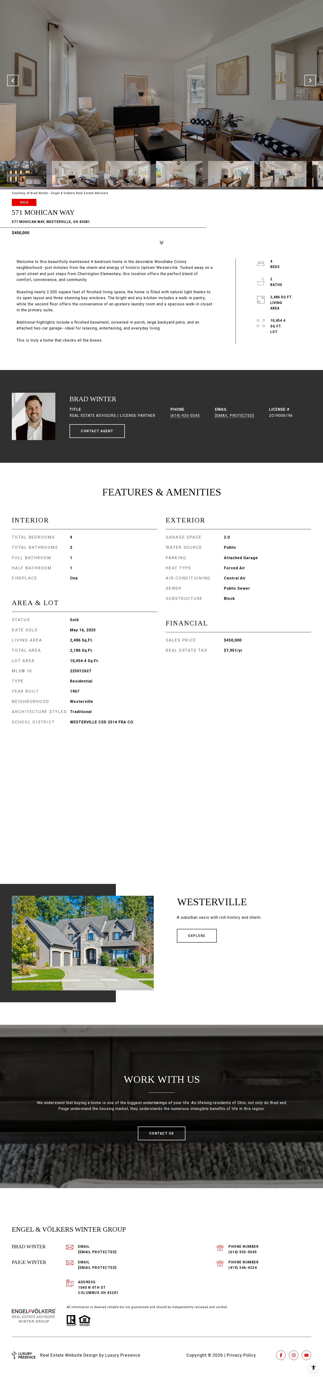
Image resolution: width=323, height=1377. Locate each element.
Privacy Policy (241, 1355)
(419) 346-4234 (242, 1268)
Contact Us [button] (161, 1133)
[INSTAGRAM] (293, 1355)
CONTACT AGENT (97, 431)
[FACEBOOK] (281, 1355)
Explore (196, 936)
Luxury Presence (122, 1355)
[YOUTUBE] (306, 1355)
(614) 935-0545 (185, 415)
